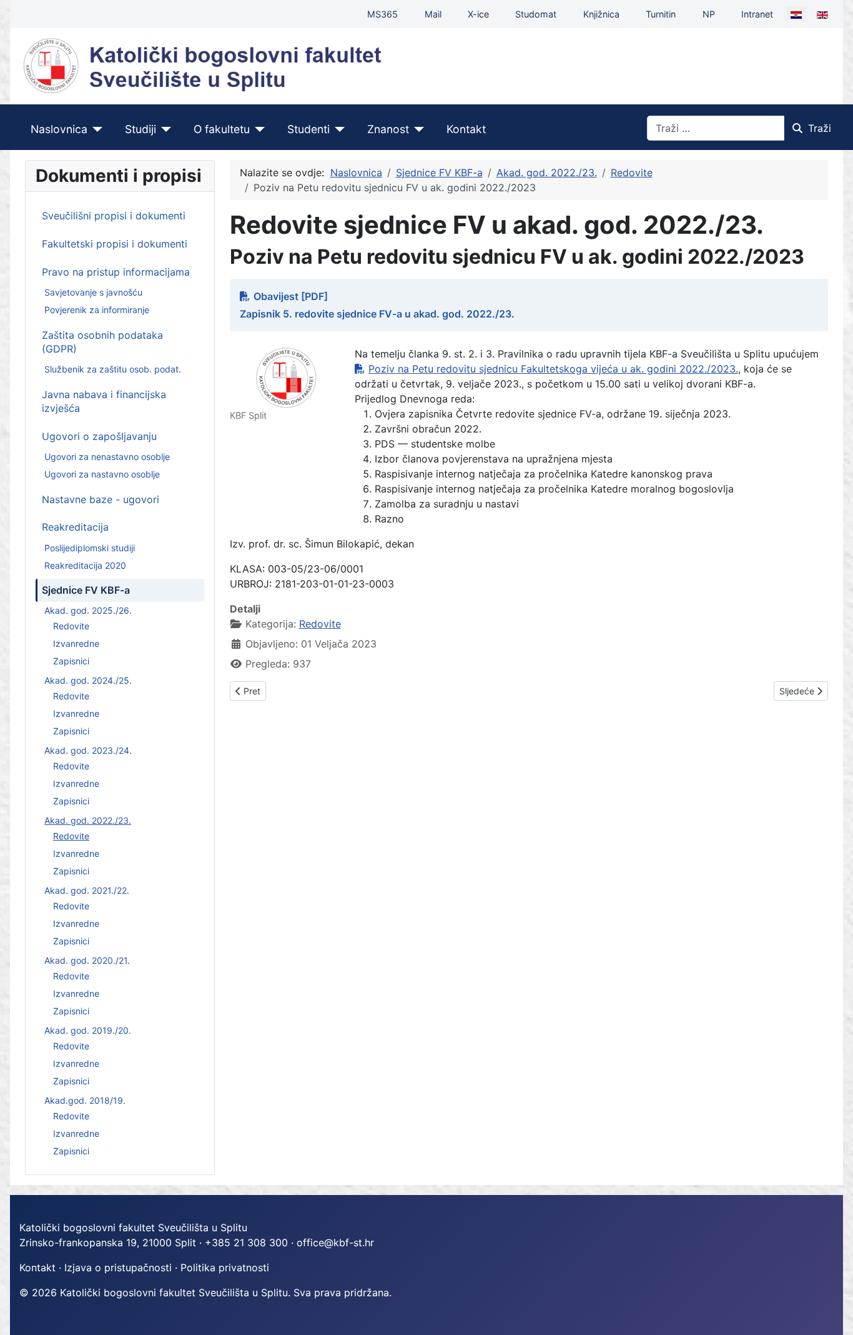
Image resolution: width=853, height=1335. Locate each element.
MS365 (382, 14)
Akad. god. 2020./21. (87, 960)
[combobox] (715, 128)
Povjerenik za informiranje (96, 309)
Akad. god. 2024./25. (88, 680)
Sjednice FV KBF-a (86, 590)
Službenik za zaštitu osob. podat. (112, 369)
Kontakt (466, 129)
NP (709, 14)
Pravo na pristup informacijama (116, 272)
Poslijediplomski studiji (89, 547)
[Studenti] (337, 129)
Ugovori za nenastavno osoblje (107, 456)
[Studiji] (164, 129)
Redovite (71, 626)
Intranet (757, 14)
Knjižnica (601, 14)
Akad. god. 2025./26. (88, 610)
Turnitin (661, 14)
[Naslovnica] (95, 129)
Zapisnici (71, 661)
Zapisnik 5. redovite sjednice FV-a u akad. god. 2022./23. (377, 314)
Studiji (140, 129)
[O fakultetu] (257, 129)
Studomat (535, 14)
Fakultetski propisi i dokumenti (114, 244)
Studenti (308, 129)
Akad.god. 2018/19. (85, 1100)
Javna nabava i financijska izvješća (104, 401)
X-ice (478, 14)
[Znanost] (417, 129)
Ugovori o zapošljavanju (99, 436)
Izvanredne (76, 643)
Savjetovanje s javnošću (93, 292)
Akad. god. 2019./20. (87, 1030)
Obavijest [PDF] (291, 296)
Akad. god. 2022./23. (87, 820)
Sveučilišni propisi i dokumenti (113, 215)
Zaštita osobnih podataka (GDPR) (102, 342)
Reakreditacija (75, 527)
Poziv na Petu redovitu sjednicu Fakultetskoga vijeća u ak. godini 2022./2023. (553, 368)
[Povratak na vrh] (831, 1312)
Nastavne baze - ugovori (100, 499)
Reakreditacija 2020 (85, 565)
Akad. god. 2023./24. (88, 750)
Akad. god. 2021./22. (86, 890)
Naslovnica (59, 129)
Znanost (388, 129)
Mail (433, 14)
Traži (819, 128)
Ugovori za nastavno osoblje (102, 474)
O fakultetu (222, 129)
